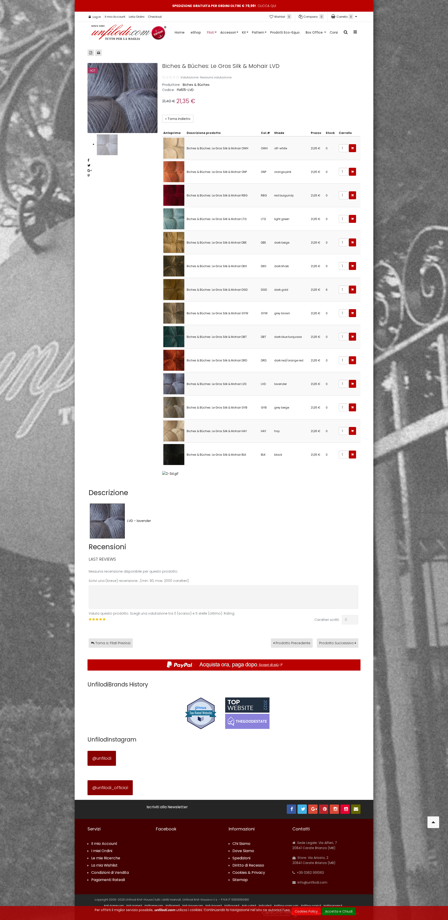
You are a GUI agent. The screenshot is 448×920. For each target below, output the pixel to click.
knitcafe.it (265, 905)
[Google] (313, 809)
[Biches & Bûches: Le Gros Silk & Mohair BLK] (173, 454)
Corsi (334, 32)
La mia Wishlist (104, 865)
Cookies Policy (306, 911)
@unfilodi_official (110, 788)
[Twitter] (302, 809)
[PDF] (91, 52)
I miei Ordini (101, 851)
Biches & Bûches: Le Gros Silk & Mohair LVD (216, 384)
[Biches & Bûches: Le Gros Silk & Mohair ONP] (173, 171)
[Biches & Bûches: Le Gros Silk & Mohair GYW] (173, 313)
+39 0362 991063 (310, 872)
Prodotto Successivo (336, 643)
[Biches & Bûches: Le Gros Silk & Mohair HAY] (173, 431)
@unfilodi (101, 758)
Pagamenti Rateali (108, 880)
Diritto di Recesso (248, 865)
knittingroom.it (333, 905)
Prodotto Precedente (293, 643)
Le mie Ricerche (105, 858)
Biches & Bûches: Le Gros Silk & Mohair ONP (217, 172)
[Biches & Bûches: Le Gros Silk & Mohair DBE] (173, 242)
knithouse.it (231, 905)
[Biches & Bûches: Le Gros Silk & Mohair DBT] (173, 336)
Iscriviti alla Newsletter (167, 807)
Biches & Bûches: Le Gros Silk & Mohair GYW (217, 313)
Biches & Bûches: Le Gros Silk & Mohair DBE (217, 243)
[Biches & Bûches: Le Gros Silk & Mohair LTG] (173, 218)
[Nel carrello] (352, 148)
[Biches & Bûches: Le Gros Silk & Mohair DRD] (173, 360)
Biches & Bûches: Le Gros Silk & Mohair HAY (217, 431)
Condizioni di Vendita (110, 872)
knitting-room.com (286, 905)
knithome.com (154, 905)
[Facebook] (291, 809)
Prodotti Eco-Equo (285, 32)
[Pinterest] (323, 809)
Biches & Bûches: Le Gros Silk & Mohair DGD (217, 290)
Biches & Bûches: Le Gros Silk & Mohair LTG (217, 219)
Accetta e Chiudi (339, 911)
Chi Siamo (241, 843)
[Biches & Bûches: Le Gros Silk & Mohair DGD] (173, 289)
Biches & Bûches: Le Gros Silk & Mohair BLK (216, 455)
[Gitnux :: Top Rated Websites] (200, 713)
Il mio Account (115, 17)
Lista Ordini (136, 17)
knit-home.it (134, 905)
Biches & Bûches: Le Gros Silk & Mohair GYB (217, 407)
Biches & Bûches (196, 84)
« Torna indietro (177, 118)
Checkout (155, 17)
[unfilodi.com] (129, 33)
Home (180, 32)
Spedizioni (241, 858)
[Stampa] (98, 52)
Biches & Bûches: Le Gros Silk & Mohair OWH (217, 148)
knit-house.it (214, 905)
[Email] (355, 809)
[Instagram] (334, 809)
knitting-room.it (311, 905)
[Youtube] (345, 809)
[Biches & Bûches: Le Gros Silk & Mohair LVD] (173, 383)
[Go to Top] (433, 822)
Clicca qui (267, 5)
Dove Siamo (243, 851)
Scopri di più (269, 664)
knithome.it (173, 905)
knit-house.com (192, 905)
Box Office (315, 32)
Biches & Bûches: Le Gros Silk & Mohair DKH (217, 266)
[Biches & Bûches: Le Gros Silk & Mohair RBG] (173, 195)
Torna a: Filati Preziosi (112, 643)
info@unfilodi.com (312, 882)
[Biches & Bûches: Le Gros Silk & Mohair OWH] (173, 148)
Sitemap (240, 880)
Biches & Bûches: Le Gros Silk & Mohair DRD (217, 360)
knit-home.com (114, 905)
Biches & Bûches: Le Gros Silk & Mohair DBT (217, 337)
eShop (196, 32)
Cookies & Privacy (248, 872)
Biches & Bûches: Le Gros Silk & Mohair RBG (217, 195)
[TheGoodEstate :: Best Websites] (247, 713)
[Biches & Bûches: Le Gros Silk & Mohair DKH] (173, 266)
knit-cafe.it (249, 905)
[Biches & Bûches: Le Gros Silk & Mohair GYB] (173, 407)
